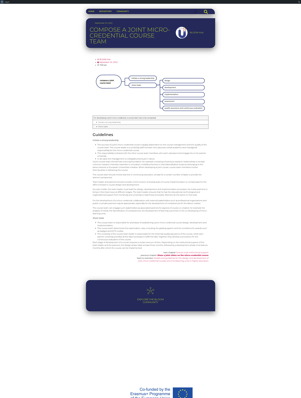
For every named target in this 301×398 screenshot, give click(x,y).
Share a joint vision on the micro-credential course (182, 255)
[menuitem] (2, 2)
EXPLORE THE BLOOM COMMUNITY (150, 301)
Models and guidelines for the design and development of (181, 258)
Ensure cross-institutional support (192, 252)
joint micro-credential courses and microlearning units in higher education (173, 261)
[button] (206, 11)
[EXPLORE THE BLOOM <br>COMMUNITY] (150, 290)
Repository (105, 11)
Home (91, 11)
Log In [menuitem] (7, 2)
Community (123, 11)
